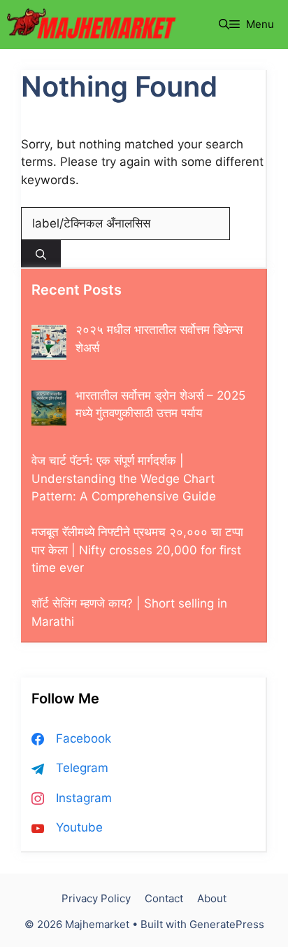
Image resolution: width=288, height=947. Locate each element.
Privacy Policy (96, 898)
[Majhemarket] (93, 24)
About (211, 898)
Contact (164, 898)
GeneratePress (226, 924)
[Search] (41, 253)
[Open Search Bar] (224, 24)
